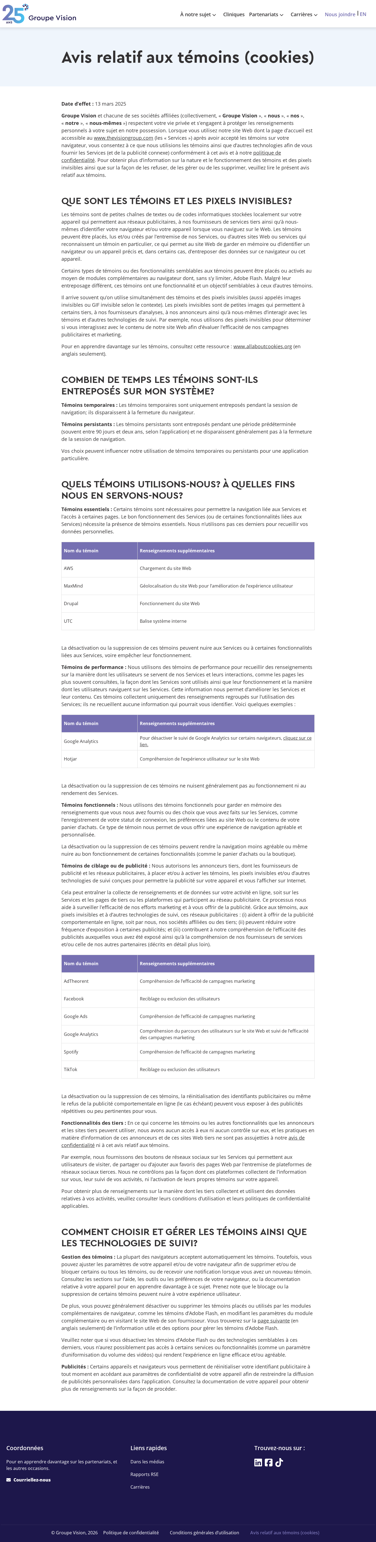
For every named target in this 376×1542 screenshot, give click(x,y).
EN (363, 14)
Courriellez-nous (32, 1480)
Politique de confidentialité (131, 1533)
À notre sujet (195, 14)
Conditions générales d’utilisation (204, 1533)
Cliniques (234, 14)
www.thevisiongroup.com (123, 138)
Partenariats (263, 14)
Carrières (301, 14)
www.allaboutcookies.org (262, 346)
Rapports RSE (144, 1474)
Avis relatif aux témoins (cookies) (284, 1533)
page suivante (274, 1320)
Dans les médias (147, 1462)
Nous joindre (340, 14)
